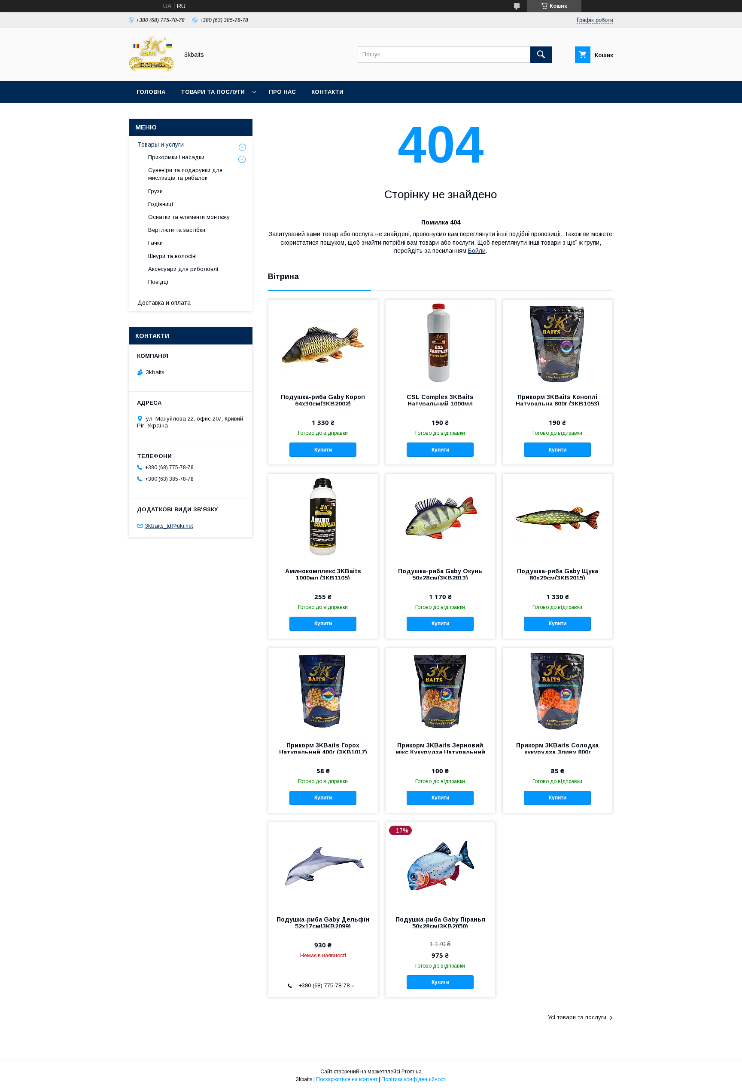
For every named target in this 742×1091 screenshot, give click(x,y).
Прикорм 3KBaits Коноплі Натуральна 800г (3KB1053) (557, 400)
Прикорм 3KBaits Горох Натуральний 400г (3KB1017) (323, 749)
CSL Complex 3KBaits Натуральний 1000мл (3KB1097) (440, 403)
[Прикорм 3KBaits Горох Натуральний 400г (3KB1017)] (323, 691)
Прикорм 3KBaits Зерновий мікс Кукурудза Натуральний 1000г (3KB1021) (440, 752)
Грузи (155, 191)
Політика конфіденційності (414, 1079)
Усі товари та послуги (577, 1017)
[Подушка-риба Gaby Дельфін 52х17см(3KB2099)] (323, 865)
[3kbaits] (151, 69)
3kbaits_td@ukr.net (169, 525)
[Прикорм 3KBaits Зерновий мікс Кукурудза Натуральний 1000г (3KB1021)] (440, 691)
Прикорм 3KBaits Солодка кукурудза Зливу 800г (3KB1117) (557, 752)
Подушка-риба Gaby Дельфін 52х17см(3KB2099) (323, 923)
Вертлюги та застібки (176, 230)
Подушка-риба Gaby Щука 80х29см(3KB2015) (557, 574)
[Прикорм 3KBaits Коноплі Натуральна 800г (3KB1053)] (557, 343)
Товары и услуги (160, 144)
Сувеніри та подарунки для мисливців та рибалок (185, 174)
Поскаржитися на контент (346, 1079)
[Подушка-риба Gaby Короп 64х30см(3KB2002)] (323, 343)
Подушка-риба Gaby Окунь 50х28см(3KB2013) (440, 574)
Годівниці (160, 204)
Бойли (477, 250)
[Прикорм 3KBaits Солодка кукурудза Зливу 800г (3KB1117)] (557, 691)
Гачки (155, 243)
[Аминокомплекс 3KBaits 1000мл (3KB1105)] (323, 517)
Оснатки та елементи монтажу (189, 217)
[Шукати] (541, 54)
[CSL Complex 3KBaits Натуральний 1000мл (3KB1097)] (440, 343)
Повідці (158, 282)
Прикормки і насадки (176, 157)
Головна (151, 92)
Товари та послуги (213, 92)
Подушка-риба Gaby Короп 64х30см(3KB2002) (323, 400)
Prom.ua (411, 1072)
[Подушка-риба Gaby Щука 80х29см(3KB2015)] (557, 517)
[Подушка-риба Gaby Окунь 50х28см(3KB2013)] (440, 517)
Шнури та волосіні (172, 256)
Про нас (282, 92)
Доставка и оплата (164, 302)
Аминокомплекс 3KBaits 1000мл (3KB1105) (323, 574)
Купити (323, 450)
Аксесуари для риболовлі (183, 269)
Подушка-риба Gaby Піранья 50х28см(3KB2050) (440, 923)
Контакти (327, 92)
